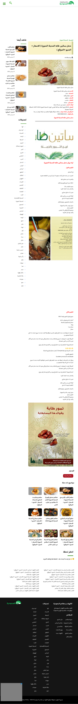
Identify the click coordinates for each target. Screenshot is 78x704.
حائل (22, 240)
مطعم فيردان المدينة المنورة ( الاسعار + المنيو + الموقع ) (35, 542)
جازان (22, 234)
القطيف (21, 188)
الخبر (22, 149)
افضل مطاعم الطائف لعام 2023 (66, 591)
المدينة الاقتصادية (18, 198)
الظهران (21, 179)
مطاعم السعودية (68, 623)
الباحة (21, 136)
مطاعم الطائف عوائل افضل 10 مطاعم (64, 588)
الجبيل (21, 143)
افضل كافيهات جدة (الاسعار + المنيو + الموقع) (27, 572)
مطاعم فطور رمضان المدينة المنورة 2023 (51, 519)
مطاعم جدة (69, 630)
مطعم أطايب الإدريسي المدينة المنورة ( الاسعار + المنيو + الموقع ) (66, 501)
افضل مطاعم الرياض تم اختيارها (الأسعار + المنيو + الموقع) (59, 570)
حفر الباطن (20, 243)
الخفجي (21, 156)
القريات (21, 182)
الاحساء (21, 133)
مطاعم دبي (60, 626)
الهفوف (21, 214)
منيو (22, 282)
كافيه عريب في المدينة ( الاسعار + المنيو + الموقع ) (10, 109)
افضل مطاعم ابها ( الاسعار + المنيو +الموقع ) (62, 586)
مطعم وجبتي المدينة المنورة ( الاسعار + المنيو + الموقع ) (67, 542)
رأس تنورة (20, 256)
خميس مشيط (20, 250)
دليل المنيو (60, 620)
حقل (22, 247)
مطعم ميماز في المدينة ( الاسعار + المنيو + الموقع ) (35, 521)
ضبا (22, 266)
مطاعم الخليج (68, 633)
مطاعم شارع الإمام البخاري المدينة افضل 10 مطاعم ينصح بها (58, 581)
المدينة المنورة (19, 201)
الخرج (21, 153)
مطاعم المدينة (68, 476)
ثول (22, 230)
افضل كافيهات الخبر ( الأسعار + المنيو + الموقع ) (27, 588)
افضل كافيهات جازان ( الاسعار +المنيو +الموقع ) (27, 586)
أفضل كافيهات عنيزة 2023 (32, 584)
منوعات (21, 279)
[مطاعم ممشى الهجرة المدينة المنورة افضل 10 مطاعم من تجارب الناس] (21, 78)
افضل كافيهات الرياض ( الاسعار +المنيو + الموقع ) (26, 570)
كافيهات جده (59, 633)
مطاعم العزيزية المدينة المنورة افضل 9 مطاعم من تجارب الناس (51, 542)
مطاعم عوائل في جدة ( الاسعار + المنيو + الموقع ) (61, 577)
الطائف (21, 175)
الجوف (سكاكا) (19, 146)
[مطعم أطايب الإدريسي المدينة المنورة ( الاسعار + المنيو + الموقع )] (21, 49)
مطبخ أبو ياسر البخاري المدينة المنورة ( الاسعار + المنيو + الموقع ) (66, 522)
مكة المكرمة (20, 276)
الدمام (21, 162)
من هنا (35, 112)
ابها (22, 127)
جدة (22, 237)
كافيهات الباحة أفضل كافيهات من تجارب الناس (27, 591)
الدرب (21, 159)
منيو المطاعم (69, 620)
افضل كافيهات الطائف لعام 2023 (30, 581)
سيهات (21, 263)
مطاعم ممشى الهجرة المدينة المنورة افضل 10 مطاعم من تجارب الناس (51, 501)
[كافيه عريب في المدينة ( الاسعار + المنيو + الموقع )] (21, 109)
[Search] (10, 3)
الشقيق (21, 172)
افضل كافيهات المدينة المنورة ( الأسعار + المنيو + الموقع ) (24, 577)
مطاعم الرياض (59, 623)
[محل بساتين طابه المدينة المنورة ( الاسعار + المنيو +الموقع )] (50, 72)
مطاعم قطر (69, 637)
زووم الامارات (59, 630)
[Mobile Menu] (4, 3)
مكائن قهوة (20, 273)
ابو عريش (21, 130)
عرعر (22, 269)
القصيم (21, 185)
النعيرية (21, 208)
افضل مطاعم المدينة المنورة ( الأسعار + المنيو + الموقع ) (59, 579)
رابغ (22, 260)
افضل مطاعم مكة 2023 (68, 584)
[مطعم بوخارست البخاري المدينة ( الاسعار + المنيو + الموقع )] (21, 95)
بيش (22, 224)
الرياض (21, 169)
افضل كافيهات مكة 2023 (33, 575)
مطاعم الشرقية (68, 626)
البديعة (21, 140)
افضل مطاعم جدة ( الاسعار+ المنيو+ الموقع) (62, 575)
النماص (21, 211)
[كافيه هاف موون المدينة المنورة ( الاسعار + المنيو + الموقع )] (21, 63)
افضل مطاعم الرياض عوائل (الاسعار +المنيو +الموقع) (60, 572)
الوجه (22, 218)
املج (22, 221)
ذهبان (21, 253)
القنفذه (21, 192)
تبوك (22, 227)
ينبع (22, 286)
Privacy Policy (25, 700)
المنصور (21, 205)
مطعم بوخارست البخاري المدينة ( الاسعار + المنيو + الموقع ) (37, 501)
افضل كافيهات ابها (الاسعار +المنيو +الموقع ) (27, 579)
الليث (22, 195)
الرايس (21, 166)
